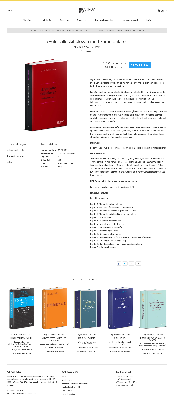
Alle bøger (27, 20)
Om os (64, 376)
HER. (132, 187)
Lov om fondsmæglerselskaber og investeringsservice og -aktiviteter (152, 344)
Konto (148, 20)
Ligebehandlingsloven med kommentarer (120, 343)
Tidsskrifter (46, 20)
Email (138, 263)
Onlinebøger (64, 20)
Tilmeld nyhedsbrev (69, 394)
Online (9, 162)
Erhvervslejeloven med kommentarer (87, 342)
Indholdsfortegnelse (16, 150)
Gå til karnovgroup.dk (129, 20)
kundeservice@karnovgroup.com (22, 393)
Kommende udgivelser (104, 20)
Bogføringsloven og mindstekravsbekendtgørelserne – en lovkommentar (21, 344)
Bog (83, 51)
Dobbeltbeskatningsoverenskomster (54, 343)
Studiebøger (82, 20)
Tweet (125, 263)
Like (118, 263)
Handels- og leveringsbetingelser (75, 383)
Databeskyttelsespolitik (71, 387)
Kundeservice (67, 380)
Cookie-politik (67, 391)
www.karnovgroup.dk (124, 385)
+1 (131, 263)
